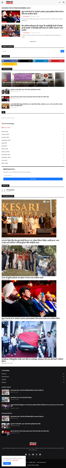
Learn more (15, 460)
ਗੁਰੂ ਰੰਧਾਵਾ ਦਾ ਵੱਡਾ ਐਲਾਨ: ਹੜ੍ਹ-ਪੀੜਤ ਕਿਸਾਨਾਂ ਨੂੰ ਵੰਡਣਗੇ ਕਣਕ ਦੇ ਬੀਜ (25, 89)
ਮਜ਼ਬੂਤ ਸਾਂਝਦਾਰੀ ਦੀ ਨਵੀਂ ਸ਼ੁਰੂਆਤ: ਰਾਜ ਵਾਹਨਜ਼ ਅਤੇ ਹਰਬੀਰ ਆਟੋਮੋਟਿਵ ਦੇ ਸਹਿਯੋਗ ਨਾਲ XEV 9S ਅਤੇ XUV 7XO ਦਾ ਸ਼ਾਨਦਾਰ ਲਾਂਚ (37, 405)
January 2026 (33, 134)
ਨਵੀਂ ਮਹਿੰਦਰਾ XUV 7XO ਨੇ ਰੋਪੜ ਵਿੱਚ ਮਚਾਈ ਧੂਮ (21, 397)
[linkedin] (33, 454)
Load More (32, 41)
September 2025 (33, 140)
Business (33, 373)
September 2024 (33, 157)
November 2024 (33, 154)
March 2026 (33, 131)
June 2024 (33, 160)
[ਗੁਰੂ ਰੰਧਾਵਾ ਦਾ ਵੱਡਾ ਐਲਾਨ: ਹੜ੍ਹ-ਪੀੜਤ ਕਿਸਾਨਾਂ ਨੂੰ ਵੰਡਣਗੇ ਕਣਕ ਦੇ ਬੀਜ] (5, 91)
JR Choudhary (10, 190)
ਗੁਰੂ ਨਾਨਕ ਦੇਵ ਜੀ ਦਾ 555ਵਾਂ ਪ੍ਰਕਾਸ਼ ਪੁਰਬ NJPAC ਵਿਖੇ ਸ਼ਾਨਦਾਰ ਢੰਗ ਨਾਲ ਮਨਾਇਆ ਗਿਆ (43, 13)
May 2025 (33, 143)
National (33, 382)
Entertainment (33, 376)
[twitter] (29, 454)
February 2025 (33, 151)
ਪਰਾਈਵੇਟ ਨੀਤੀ (32, 462)
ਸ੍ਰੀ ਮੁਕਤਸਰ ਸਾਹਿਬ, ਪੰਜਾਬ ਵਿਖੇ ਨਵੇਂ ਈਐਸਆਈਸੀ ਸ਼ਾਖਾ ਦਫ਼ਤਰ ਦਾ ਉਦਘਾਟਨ (27, 390)
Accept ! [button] (7, 463)
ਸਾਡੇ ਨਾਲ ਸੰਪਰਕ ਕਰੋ (41, 462)
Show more (8, 191)
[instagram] (36, 454)
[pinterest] (40, 454)
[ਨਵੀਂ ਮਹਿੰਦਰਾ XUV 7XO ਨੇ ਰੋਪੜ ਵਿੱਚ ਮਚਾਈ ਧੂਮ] (5, 399)
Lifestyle (33, 379)
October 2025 (33, 137)
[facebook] (26, 454)
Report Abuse (6, 127)
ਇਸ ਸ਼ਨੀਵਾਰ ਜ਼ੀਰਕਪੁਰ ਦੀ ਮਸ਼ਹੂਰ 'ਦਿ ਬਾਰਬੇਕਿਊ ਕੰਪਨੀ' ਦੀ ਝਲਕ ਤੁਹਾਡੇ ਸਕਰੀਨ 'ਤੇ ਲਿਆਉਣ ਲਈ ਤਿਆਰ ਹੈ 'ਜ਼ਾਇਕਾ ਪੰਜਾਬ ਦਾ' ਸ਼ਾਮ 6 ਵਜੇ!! (42, 28)
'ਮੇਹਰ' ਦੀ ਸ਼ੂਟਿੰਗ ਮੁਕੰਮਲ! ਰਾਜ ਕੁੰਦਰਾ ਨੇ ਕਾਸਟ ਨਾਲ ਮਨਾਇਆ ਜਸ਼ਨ (22, 278)
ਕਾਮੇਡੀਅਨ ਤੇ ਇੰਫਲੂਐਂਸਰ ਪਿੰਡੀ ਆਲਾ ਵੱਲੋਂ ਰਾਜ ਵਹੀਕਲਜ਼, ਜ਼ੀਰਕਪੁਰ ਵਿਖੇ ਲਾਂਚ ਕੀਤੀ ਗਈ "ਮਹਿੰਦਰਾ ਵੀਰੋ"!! (32, 360)
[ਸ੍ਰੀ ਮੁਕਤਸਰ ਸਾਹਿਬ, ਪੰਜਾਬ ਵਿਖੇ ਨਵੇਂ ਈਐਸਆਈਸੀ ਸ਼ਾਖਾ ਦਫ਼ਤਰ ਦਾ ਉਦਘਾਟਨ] (5, 392)
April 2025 (33, 146)
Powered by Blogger (8, 123)
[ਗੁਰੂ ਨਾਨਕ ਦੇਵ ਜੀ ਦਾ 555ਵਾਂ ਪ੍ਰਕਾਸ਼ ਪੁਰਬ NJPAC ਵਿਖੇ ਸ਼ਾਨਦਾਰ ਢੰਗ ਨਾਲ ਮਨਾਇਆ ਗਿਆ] (5, 98)
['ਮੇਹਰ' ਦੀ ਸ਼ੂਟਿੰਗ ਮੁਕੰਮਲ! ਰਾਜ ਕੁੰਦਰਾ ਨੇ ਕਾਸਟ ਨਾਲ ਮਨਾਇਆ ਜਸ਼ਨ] (29, 275)
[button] (2, 2)
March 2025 (33, 148)
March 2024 (33, 163)
